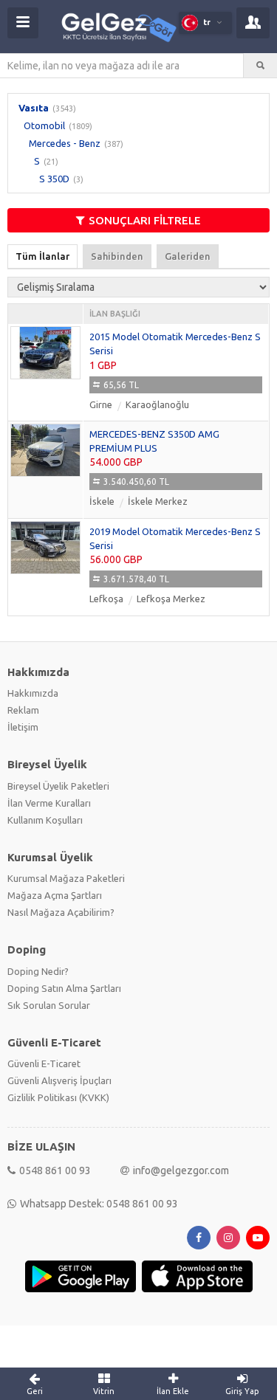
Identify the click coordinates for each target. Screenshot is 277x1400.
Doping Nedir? (38, 971)
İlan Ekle (173, 1391)
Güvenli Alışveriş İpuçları (59, 1080)
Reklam (23, 710)
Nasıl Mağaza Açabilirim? (60, 912)
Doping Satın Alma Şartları (64, 988)
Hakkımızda (32, 693)
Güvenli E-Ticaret (44, 1063)
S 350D (54, 178)
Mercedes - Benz (64, 143)
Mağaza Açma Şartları (54, 895)
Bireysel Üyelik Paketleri (58, 786)
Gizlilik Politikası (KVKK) (58, 1097)
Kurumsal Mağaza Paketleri (66, 878)
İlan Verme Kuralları (49, 803)
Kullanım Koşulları (45, 820)
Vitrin (103, 1391)
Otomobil (44, 125)
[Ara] (260, 65)
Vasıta (33, 108)
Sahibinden (117, 256)
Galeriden (188, 256)
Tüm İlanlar (42, 256)
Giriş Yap (242, 1391)
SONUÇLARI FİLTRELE (145, 220)
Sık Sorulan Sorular (48, 1005)
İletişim (22, 727)
